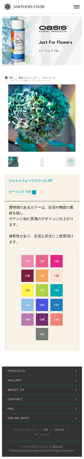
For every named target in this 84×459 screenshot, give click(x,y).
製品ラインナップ (28, 78)
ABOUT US (16, 389)
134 (56, 290)
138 (42, 319)
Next (79, 118)
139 (27, 319)
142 (42, 334)
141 (56, 319)
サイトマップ (42, 434)
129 (42, 275)
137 (56, 305)
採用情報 (59, 429)
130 (56, 275)
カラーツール (49, 78)
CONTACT (15, 399)
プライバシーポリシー (25, 429)
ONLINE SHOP (18, 418)
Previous (5, 118)
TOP (11, 78)
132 (27, 290)
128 (27, 275)
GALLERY (15, 380)
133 (42, 290)
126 (56, 261)
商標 (45, 429)
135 (27, 305)
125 (42, 261)
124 (27, 261)
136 (42, 305)
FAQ (11, 408)
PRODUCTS (16, 371)
